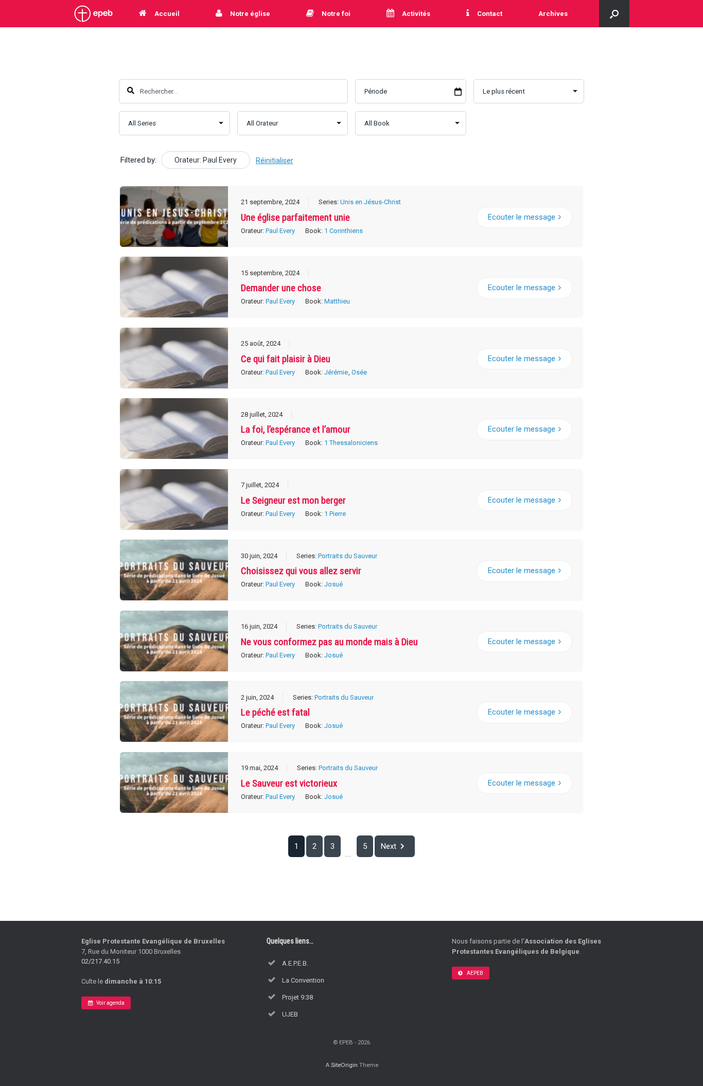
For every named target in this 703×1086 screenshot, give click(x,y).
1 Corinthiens (343, 231)
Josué (333, 584)
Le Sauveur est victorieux (289, 783)
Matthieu (337, 301)
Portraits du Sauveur (347, 556)
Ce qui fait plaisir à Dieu (285, 359)
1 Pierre (335, 514)
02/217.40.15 (100, 961)
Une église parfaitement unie (295, 217)
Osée (359, 372)
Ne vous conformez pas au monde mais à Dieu (329, 642)
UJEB (290, 1014)
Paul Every (280, 231)
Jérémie (336, 372)
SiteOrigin (344, 1065)
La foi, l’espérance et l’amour (295, 429)
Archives (553, 13)
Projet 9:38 (297, 997)
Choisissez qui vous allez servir (301, 571)
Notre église (250, 13)
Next (388, 846)
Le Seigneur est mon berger (293, 500)
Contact (489, 13)
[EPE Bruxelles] (93, 13)
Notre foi (336, 13)
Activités (416, 13)
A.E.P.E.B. (295, 963)
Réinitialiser (274, 160)
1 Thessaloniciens (351, 443)
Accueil (167, 13)
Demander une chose (281, 288)
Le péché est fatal (275, 712)
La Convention (303, 980)
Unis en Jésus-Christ (370, 202)
